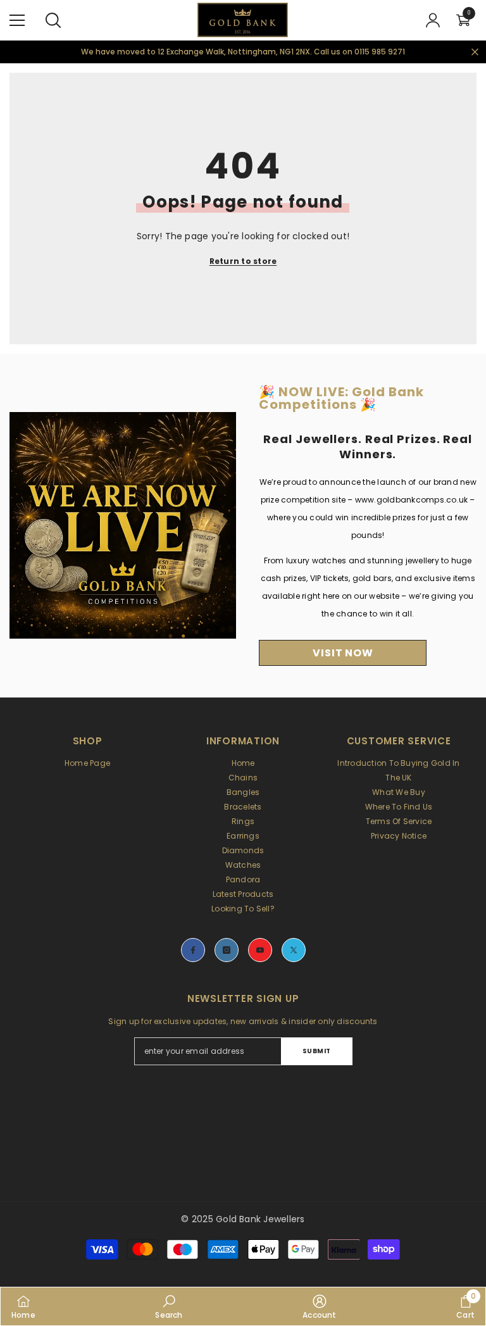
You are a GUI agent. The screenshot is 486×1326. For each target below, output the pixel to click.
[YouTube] (260, 950)
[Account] (433, 20)
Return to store (243, 261)
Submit (316, 1051)
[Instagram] (227, 950)
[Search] (53, 20)
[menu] (17, 20)
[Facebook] (193, 950)
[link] (169, 1306)
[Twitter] (294, 950)
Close (475, 51)
